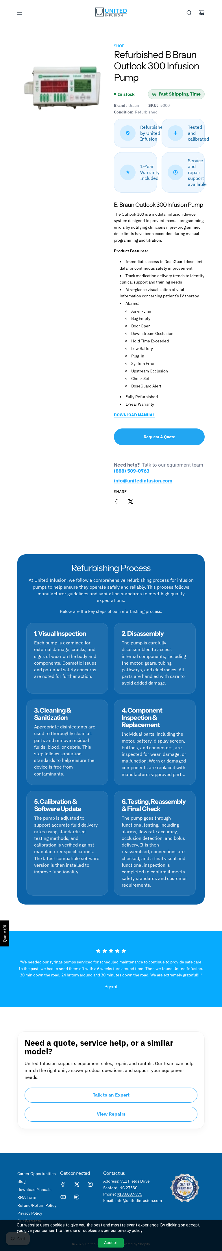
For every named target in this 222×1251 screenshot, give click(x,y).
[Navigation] (19, 12)
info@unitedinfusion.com (143, 481)
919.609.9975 (129, 1194)
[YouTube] (63, 1197)
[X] (76, 1184)
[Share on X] (130, 502)
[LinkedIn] (76, 1197)
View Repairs (111, 1114)
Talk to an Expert (111, 1095)
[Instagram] (90, 1184)
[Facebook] (63, 1184)
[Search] (189, 12)
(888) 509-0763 (131, 471)
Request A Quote (159, 436)
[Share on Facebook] (116, 502)
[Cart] (201, 12)
